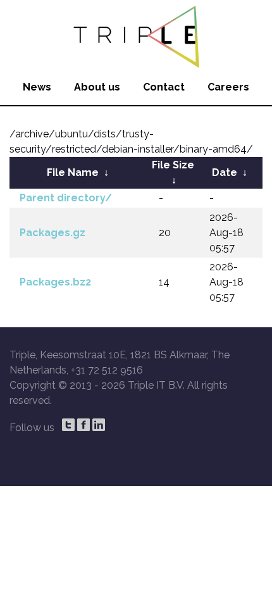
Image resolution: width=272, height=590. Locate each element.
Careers (228, 87)
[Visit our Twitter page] (68, 424)
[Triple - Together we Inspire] (136, 35)
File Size (173, 165)
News (37, 87)
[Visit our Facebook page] (83, 424)
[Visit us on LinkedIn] (98, 424)
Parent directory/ (66, 198)
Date (224, 172)
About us (97, 87)
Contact (164, 87)
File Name (73, 172)
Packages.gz (52, 233)
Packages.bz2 (55, 282)
